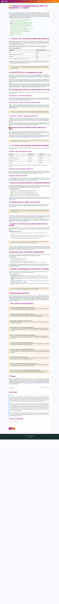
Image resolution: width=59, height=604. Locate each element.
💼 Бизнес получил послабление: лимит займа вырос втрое (21, 23)
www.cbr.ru (26, 258)
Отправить (12, 428)
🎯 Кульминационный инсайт (15, 32)
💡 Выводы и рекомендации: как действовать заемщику (20, 31)
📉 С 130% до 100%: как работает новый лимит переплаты (21, 19)
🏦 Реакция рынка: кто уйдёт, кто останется (18, 27)
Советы (51, 1)
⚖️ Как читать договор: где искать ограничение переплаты (21, 26)
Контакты (56, 1)
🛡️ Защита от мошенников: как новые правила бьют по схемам (21, 28)
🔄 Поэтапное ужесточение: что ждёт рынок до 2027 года (21, 22)
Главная (39, 1)
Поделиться (11, 387)
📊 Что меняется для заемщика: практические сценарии (20, 24)
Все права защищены (31, 435)
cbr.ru (10, 255)
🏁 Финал (12, 35)
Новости (43, 1)
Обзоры (47, 1)
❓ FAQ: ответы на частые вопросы (16, 34)
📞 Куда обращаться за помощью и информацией (19, 30)
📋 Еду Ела (4, 1)
